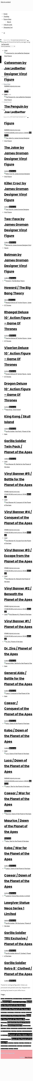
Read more (7, 811)
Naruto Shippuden (6, 1031)
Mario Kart (3, 1028)
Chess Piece (29, 1012)
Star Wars (21, 1043)
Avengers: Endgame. (17, 998)
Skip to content (6, 2)
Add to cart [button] (12, 171)
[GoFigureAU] (4, 44)
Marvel (8, 1028)
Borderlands (4, 1012)
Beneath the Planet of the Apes (16, 1009)
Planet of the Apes (20, 1034)
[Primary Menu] (0, 59)
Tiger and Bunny (4, 1048)
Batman (7, 1002)
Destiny (27, 1019)
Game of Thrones (15, 1025)
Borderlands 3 (10, 1012)
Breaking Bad (17, 1012)
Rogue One (10, 1043)
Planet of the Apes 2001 (6, 1039)
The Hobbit (20, 1046)
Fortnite (5, 1025)
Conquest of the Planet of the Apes (13, 1016)
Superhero (27, 1043)
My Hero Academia (22, 1028)
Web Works (28, 1057)
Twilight (11, 1048)
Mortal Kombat (14, 1028)
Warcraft (15, 1048)
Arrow (2, 998)
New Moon (13, 1031)
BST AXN (23, 1012)
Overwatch (5, 1035)
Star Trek (16, 1043)
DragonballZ (4, 1022)
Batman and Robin (19, 1002)
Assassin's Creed (9, 998)
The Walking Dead (27, 1046)
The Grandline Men (12, 1046)
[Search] (28, 40)
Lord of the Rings (27, 1025)
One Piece (19, 1031)
